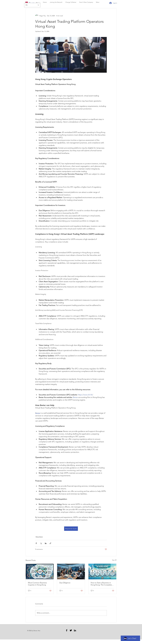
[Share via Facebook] (36, 543)
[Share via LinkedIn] (46, 543)
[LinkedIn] (75, 630)
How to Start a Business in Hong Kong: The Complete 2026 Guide (101, 584)
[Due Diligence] (71, 571)
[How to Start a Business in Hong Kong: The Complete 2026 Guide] (102, 571)
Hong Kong (39, 537)
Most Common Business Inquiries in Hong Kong (37, 584)
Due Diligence (64, 583)
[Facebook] (66, 630)
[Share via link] (50, 543)
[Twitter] (70, 630)
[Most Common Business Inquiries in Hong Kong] (40, 571)
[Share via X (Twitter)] (41, 543)
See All (114, 560)
